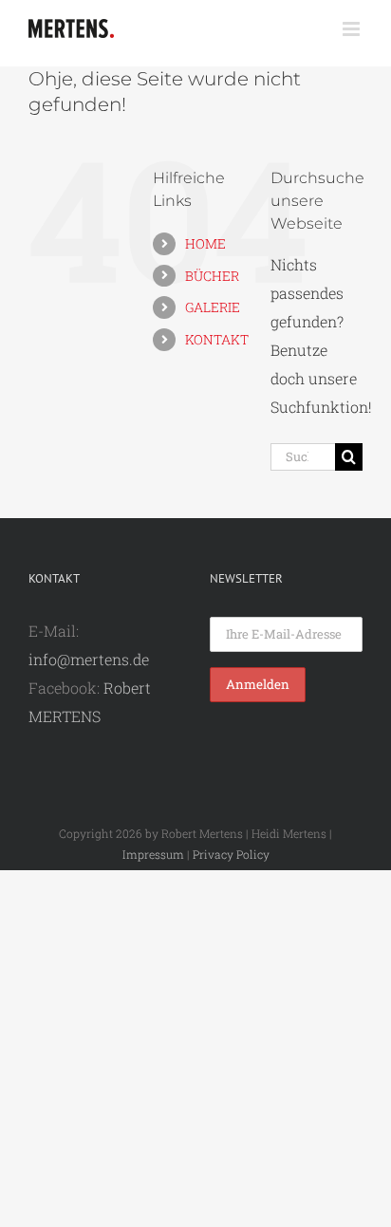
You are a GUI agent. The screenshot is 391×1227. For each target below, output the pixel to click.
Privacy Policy (231, 854)
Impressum (153, 854)
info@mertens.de (88, 659)
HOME (205, 243)
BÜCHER (212, 276)
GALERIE (212, 307)
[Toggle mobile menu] (353, 29)
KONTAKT (217, 339)
